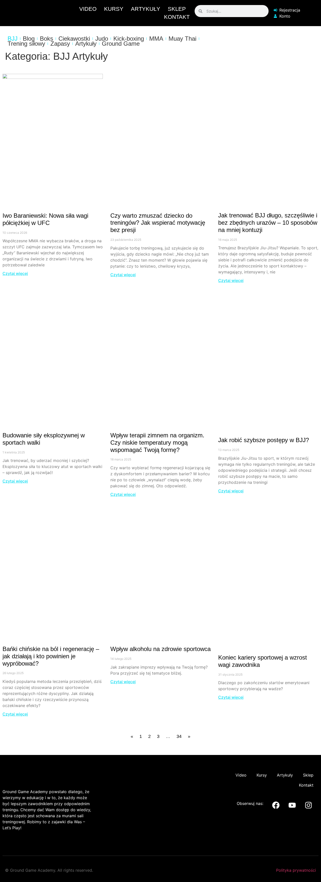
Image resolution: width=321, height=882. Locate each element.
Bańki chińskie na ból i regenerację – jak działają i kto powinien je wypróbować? (51, 656)
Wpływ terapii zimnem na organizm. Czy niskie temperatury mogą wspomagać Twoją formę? (157, 442)
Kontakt (177, 17)
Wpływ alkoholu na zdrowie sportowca (160, 648)
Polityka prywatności (296, 870)
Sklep (177, 9)
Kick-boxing (128, 38)
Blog (29, 38)
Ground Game (121, 43)
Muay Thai (182, 38)
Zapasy (60, 43)
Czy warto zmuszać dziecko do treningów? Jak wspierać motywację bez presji (157, 222)
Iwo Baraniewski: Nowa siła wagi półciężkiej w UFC (45, 219)
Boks (46, 38)
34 (179, 736)
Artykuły (145, 9)
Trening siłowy (26, 43)
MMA (156, 38)
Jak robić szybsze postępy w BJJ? (263, 440)
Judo (101, 38)
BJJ (13, 38)
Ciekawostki (74, 38)
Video (88, 9)
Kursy (113, 9)
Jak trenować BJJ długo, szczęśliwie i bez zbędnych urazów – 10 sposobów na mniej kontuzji (267, 222)
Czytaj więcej (15, 273)
